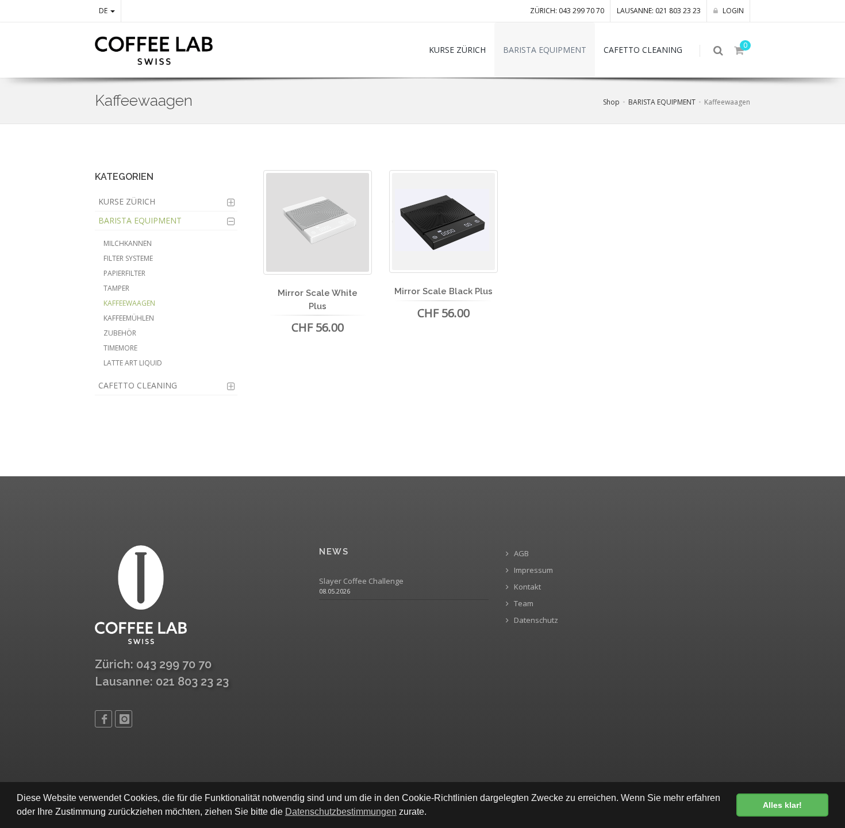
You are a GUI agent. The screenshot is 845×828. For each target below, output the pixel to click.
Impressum (532, 570)
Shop (611, 102)
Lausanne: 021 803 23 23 (659, 11)
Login (732, 11)
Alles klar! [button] (782, 805)
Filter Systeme (128, 258)
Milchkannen (127, 243)
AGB (520, 554)
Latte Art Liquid (132, 363)
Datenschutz (535, 620)
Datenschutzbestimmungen (341, 812)
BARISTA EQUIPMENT (662, 102)
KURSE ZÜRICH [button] (457, 49)
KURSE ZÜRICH (126, 201)
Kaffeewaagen (129, 303)
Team (522, 604)
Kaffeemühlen (128, 318)
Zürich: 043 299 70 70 (567, 11)
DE (104, 11)
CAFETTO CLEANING (137, 385)
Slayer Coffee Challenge (361, 581)
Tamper (116, 288)
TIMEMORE (120, 348)
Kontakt (526, 587)
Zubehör (119, 333)
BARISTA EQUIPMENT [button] (544, 49)
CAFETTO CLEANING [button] (643, 49)
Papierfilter (124, 273)
